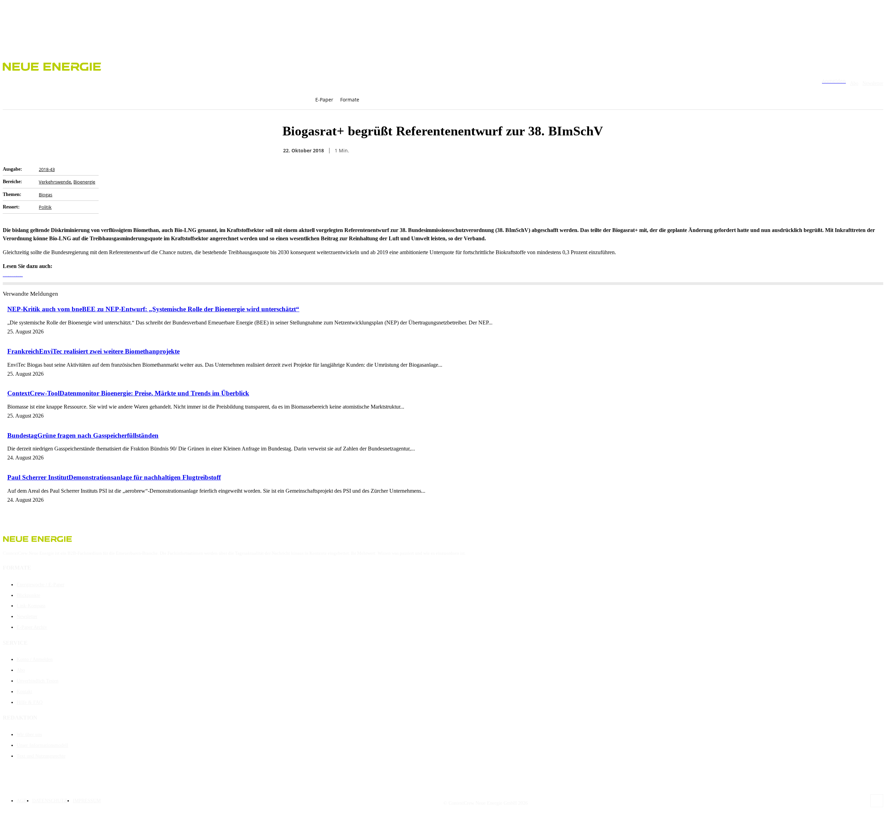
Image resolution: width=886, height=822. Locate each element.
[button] (377, 99)
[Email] (516, 151)
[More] (591, 150)
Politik (45, 207)
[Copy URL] (541, 151)
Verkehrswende (55, 182)
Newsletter (872, 83)
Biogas (45, 194)
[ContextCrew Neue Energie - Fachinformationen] (443, 65)
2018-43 (47, 169)
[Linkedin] (565, 151)
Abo (854, 83)
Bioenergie (84, 182)
